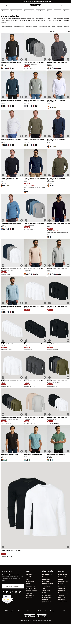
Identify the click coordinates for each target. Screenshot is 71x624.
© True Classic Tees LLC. (26, 620)
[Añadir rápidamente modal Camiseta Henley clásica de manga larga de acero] (68, 265)
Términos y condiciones (25, 611)
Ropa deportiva (28, 11)
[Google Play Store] (29, 616)
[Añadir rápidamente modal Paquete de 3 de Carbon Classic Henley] (45, 377)
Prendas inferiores (16, 11)
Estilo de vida (40, 11)
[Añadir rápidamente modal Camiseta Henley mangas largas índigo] (21, 220)
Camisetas (5, 11)
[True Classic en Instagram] (11, 592)
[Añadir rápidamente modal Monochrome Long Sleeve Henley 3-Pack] (45, 59)
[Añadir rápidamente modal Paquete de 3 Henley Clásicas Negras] (68, 303)
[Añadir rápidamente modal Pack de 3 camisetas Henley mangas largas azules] (45, 220)
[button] (64, 5)
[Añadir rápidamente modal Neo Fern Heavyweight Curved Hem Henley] (68, 451)
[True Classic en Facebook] (3, 592)
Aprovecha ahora (46, 1)
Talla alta (29, 593)
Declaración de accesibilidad (41, 611)
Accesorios (57, 11)
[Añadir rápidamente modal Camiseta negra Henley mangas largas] (21, 59)
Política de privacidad (11, 611)
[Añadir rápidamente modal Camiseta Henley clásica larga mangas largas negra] (68, 220)
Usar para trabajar (44, 26)
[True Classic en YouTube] (16, 592)
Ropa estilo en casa (31, 26)
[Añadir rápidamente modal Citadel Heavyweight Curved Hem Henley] (45, 451)
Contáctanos (62, 575)
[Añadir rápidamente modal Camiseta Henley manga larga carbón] (68, 59)
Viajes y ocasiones (57, 26)
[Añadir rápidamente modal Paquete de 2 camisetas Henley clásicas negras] (68, 340)
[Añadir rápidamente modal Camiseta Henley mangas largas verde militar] (45, 136)
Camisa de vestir (19, 26)
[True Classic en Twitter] (7, 592)
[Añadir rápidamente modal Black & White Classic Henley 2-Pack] (68, 547)
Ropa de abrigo (31, 588)
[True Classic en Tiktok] (20, 592)
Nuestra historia (47, 584)
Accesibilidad (62, 602)
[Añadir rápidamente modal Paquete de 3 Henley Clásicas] (68, 377)
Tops (27, 579)
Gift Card (29, 598)
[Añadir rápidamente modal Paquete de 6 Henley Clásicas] (21, 414)
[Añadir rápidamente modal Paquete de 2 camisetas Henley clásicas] (45, 414)
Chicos (49, 11)
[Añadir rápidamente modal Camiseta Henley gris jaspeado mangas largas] (45, 97)
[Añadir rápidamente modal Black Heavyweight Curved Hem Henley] (21, 451)
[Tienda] (42, 616)
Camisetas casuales (6, 26)
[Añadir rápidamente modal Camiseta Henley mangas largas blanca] (21, 136)
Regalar (66, 26)
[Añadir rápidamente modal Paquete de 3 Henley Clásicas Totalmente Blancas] (45, 303)
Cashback (61, 590)
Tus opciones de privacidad (58, 611)
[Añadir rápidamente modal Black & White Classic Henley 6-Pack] (68, 414)
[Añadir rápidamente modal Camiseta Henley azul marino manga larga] (21, 97)
